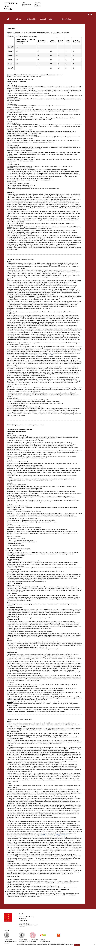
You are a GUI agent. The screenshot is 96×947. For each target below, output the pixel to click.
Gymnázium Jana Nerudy (22, 6)
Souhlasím (77, 944)
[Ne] (94, 944)
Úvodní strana (8, 19)
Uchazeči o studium (46, 19)
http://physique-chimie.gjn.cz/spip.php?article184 (38, 355)
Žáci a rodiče (31, 19)
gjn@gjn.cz (22, 926)
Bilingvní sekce (66, 19)
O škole (18, 19)
